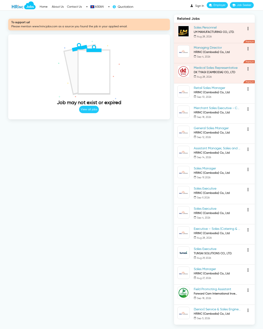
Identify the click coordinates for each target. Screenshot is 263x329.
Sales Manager (205, 168)
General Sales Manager (211, 128)
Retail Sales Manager (209, 88)
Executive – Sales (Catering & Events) (217, 229)
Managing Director (208, 47)
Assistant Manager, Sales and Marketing (217, 148)
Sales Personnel (205, 27)
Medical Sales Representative (216, 68)
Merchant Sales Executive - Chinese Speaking (217, 108)
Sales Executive (205, 188)
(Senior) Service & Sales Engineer (217, 309)
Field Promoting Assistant (212, 289)
